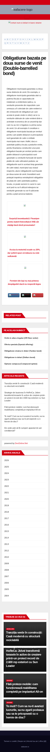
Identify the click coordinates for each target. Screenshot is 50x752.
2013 (6, 544)
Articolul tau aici (32, 741)
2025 (6, 467)
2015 (6, 531)
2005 (6, 589)
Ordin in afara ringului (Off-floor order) (21, 338)
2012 (6, 551)
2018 (6, 512)
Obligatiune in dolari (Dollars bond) (19, 357)
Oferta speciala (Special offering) (18, 344)
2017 (6, 518)
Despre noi (21, 741)
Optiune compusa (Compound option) (20, 364)
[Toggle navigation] (26, 17)
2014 (6, 538)
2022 (6, 486)
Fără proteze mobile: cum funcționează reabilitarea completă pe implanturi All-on (24, 687)
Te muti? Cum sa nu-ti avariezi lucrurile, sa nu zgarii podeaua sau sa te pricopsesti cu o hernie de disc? (24, 419)
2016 (6, 525)
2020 (6, 499)
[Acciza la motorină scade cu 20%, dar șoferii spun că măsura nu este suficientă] (25, 241)
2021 (6, 493)
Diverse (9, 680)
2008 (6, 570)
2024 (6, 473)
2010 (6, 557)
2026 (6, 460)
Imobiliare (10, 629)
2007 (6, 576)
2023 (6, 480)
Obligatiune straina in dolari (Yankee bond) (23, 351)
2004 (6, 596)
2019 (6, 505)
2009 (6, 563)
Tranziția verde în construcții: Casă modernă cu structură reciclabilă (24, 636)
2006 (6, 583)
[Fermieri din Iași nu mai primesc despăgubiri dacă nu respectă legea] (25, 272)
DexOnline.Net (21, 443)
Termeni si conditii (10, 741)
